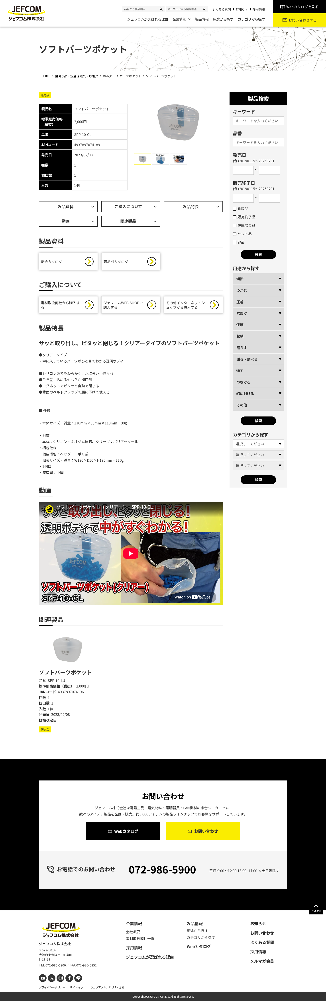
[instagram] (60, 978)
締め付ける (245, 393)
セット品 (245, 233)
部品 (241, 242)
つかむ (241, 290)
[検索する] (161, 9)
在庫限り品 (246, 225)
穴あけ (241, 313)
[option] (68, 681)
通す (240, 370)
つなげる (243, 382)
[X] (51, 978)
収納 (240, 336)
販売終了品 (246, 217)
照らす (241, 347)
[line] (78, 978)
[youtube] (43, 978)
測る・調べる (247, 359)
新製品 (243, 208)
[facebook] (69, 978)
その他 (241, 405)
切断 (240, 278)
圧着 (240, 301)
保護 (240, 324)
